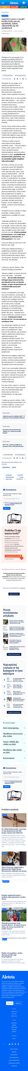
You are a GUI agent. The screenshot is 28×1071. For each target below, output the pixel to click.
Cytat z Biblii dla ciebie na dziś (11, 743)
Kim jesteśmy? (14, 1054)
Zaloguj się (22, 588)
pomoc (14, 467)
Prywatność (14, 1066)
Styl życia (14, 1014)
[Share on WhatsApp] (25, 79)
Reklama (14, 1031)
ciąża (4, 909)
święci (4, 815)
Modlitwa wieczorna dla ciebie (13, 735)
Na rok (14, 1038)
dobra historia (6, 467)
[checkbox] (3, 502)
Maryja (4, 853)
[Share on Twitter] (20, 79)
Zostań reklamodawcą (14, 1060)
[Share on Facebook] (14, 79)
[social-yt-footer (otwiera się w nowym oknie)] (9, 1044)
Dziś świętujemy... (11, 728)
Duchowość (14, 1016)
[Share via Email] (23, 79)
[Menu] (5, 3)
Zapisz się (6, 508)
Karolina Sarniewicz (18, 31)
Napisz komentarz (14, 594)
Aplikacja (14, 1025)
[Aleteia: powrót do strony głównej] (14, 2)
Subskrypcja (14, 1027)
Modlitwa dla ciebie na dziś (12, 751)
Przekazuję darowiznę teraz (12, 556)
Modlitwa (22, 7)
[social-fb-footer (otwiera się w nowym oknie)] (12, 1044)
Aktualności (14, 1011)
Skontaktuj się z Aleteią (14, 1063)
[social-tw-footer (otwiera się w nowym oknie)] (15, 1044)
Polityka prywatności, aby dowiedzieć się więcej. (13, 504)
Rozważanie (9, 758)
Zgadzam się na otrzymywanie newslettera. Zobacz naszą (13, 503)
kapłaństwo (6, 881)
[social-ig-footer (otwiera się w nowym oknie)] (18, 1044)
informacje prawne (14, 1057)
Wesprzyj (13, 7)
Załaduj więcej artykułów (14, 654)
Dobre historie (5, 12)
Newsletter (14, 1023)
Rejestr (5, 7)
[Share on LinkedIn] (17, 79)
